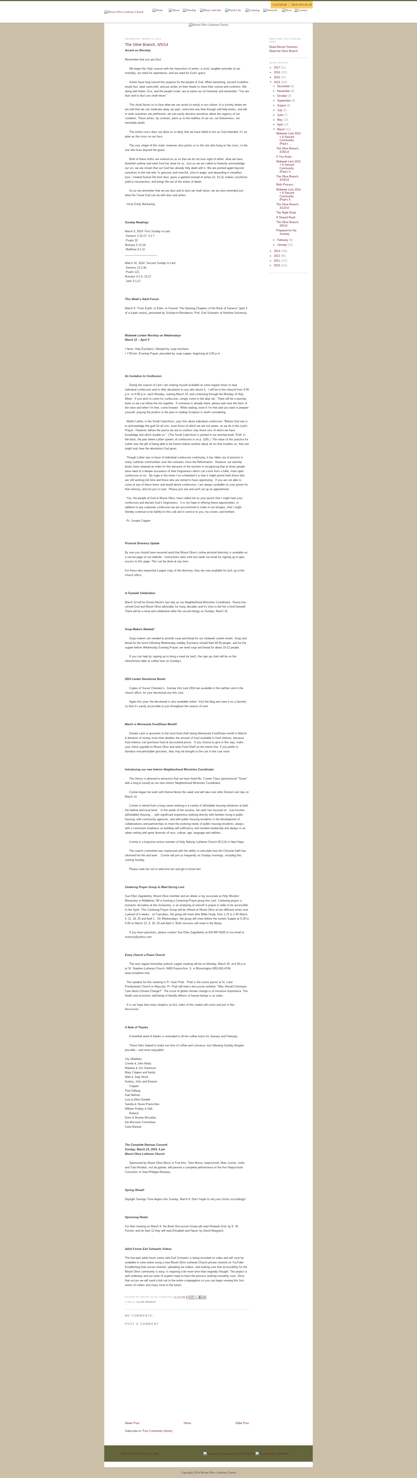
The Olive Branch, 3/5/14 (146, 44)
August (282, 105)
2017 (277, 67)
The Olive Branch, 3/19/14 (287, 178)
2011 (277, 260)
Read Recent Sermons (283, 46)
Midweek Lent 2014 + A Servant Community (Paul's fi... (288, 166)
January (282, 244)
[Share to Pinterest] (204, 1297)
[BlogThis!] (192, 1297)
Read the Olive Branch (283, 51)
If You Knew (283, 156)
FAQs (124, 1453)
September (284, 100)
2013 (277, 251)
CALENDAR (279, 4)
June (280, 115)
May (280, 119)
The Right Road (286, 212)
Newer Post (132, 1423)
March (281, 129)
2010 (277, 265)
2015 (277, 77)
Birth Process (284, 184)
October (282, 95)
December (284, 86)
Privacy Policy (137, 1453)
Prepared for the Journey (286, 232)
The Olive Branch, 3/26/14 (287, 150)
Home (187, 1423)
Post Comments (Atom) (157, 1431)
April (280, 124)
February (283, 240)
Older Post (242, 1423)
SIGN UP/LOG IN (301, 4)
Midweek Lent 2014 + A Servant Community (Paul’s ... (288, 138)
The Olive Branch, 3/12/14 (287, 206)
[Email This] (188, 1297)
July (280, 110)
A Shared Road (285, 217)
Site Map (153, 1453)
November (284, 91)
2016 (277, 72)
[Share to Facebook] (200, 1297)
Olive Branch (146, 1302)
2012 (277, 255)
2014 (277, 82)
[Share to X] (196, 1297)
